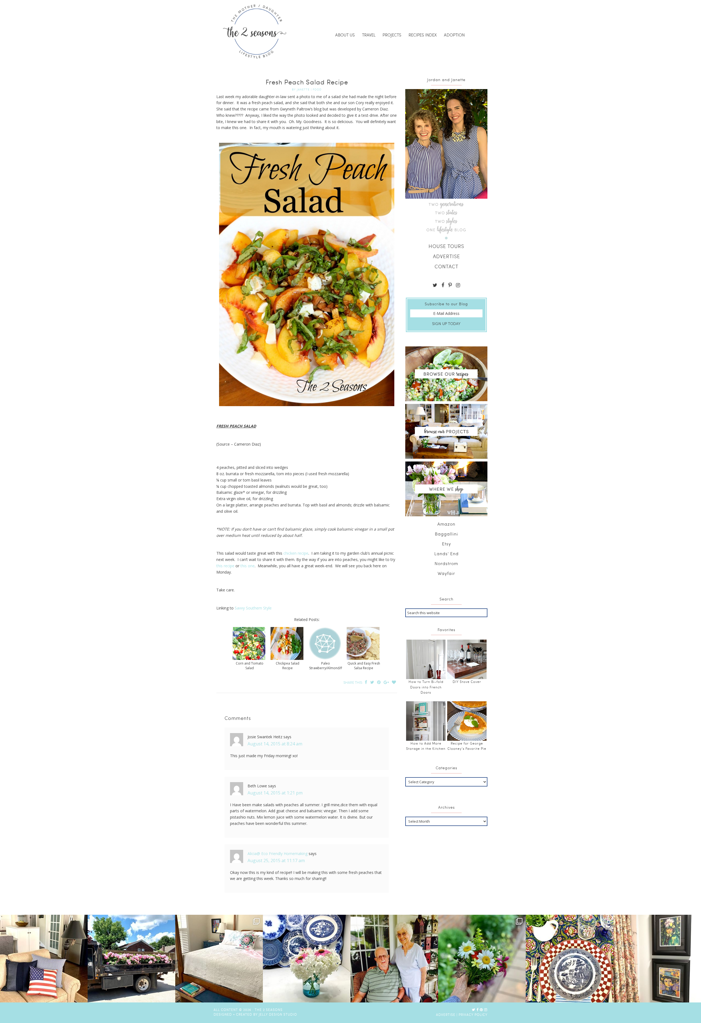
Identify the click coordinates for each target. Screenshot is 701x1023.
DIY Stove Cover (467, 681)
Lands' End (446, 553)
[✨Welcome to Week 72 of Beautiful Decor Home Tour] (306, 958)
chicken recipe (295, 553)
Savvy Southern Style (253, 608)
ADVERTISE (446, 256)
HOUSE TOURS (446, 246)
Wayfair (446, 573)
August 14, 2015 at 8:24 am (275, 744)
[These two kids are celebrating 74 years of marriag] (394, 958)
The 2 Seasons (255, 31)
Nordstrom (446, 563)
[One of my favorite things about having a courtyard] (482, 958)
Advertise (445, 1014)
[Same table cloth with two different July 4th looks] (569, 958)
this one (247, 565)
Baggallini (446, 534)
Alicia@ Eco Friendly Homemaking (278, 853)
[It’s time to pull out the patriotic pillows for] (44, 958)
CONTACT (446, 266)
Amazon (446, 524)
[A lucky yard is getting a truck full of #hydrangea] (131, 958)
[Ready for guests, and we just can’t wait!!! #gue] (219, 958)
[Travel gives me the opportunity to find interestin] (657, 958)
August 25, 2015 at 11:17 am (276, 860)
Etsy (446, 543)
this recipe (225, 565)
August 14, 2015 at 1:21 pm (275, 793)
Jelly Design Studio (278, 1014)
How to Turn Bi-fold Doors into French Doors (426, 686)
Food (317, 89)
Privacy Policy (473, 1014)
